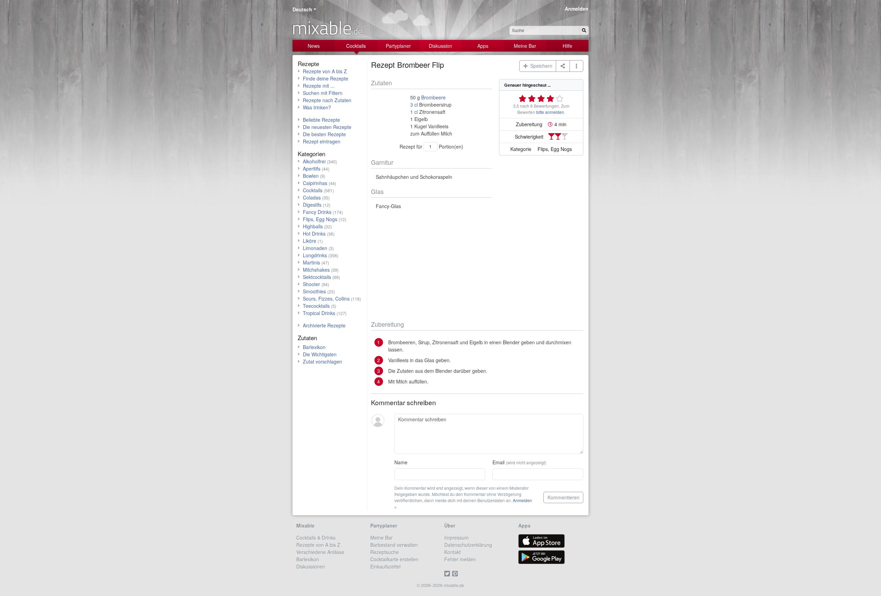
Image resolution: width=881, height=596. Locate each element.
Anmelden (576, 8)
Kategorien (311, 153)
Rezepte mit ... (319, 85)
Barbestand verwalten (394, 544)
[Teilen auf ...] (563, 66)
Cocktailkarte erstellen (394, 559)
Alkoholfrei (314, 161)
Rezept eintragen (321, 141)
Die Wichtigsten (320, 354)
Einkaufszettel (385, 566)
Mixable (305, 525)
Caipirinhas (315, 183)
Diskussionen (310, 566)
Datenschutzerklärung (468, 544)
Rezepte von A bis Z (325, 71)
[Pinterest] (456, 573)
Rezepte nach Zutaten (327, 100)
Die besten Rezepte (324, 134)
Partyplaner (398, 45)
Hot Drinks (314, 233)
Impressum (456, 537)
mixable (327, 28)
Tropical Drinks (319, 313)
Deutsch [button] (302, 9)
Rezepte (308, 63)
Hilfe (567, 45)
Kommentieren (564, 497)
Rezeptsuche (384, 552)
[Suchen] (584, 30)
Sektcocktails (317, 276)
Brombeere (433, 97)
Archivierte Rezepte (324, 325)
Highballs (313, 226)
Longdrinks (315, 255)
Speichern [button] (540, 65)
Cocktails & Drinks (316, 537)
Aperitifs (311, 168)
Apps (482, 45)
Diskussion (440, 45)
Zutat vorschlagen (322, 361)
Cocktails (356, 45)
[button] (577, 66)
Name (400, 462)
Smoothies (314, 291)
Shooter (311, 284)
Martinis (311, 262)
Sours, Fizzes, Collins (326, 298)
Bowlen (311, 175)
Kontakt (452, 552)
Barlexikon (314, 347)
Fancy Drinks (317, 211)
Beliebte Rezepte (321, 119)
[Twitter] (448, 573)
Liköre (309, 240)
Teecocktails (316, 305)
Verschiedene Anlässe (320, 552)
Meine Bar (525, 45)
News (314, 45)
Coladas (312, 197)
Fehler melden (460, 559)
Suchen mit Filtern (322, 92)
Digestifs (312, 204)
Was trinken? (317, 107)
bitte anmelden (550, 112)
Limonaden (315, 248)
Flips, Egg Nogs (320, 219)
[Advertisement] (477, 265)
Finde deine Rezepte (325, 78)
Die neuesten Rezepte (327, 126)
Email (519, 462)
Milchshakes (316, 269)
